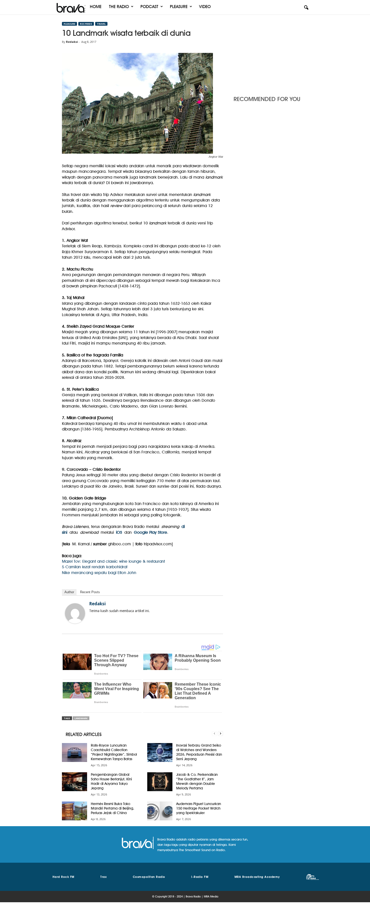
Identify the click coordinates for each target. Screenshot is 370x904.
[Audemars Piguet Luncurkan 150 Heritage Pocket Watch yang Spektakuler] (159, 810)
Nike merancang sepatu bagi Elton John (99, 572)
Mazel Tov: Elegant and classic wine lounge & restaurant (113, 561)
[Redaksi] (75, 613)
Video (205, 6)
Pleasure (179, 6)
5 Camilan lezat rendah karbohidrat (94, 566)
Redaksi (72, 42)
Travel (101, 23)
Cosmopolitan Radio (149, 877)
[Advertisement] (271, 53)
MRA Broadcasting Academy (257, 877)
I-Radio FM (199, 877)
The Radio (119, 6)
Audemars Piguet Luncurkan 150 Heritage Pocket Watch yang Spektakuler (198, 808)
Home (95, 6)
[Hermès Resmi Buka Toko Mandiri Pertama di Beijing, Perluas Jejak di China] (74, 810)
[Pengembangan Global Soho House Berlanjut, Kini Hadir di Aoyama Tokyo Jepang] (74, 781)
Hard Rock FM (64, 877)
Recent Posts (90, 592)
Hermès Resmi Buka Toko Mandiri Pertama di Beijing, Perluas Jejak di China (112, 808)
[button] (306, 7)
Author (69, 592)
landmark (81, 718)
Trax (103, 877)
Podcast (149, 6)
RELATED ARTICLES (84, 734)
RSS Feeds (86, 23)
